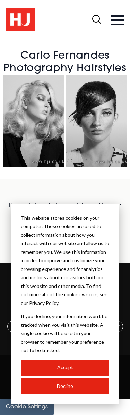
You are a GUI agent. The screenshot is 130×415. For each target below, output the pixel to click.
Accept (65, 367)
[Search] (96, 19)
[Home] (20, 19)
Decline (65, 386)
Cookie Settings (27, 407)
